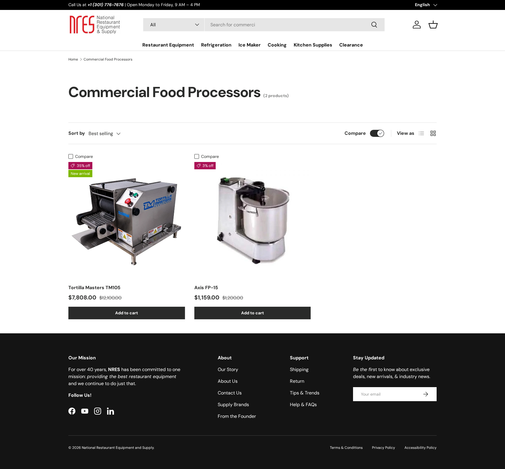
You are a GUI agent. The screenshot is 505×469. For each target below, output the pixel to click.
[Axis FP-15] (252, 220)
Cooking (277, 45)
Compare (355, 133)
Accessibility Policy (420, 447)
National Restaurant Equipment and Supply (118, 447)
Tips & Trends (304, 393)
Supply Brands (233, 404)
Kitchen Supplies (313, 45)
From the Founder (237, 416)
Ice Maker (249, 45)
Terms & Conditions (346, 447)
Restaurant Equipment (168, 45)
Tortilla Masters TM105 (94, 287)
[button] (433, 24)
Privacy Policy (383, 447)
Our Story (228, 369)
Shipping (299, 369)
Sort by (76, 133)
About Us (228, 381)
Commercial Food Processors (108, 59)
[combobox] (264, 24)
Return (297, 381)
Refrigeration (216, 45)
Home (73, 59)
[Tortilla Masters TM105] (126, 220)
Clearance (351, 45)
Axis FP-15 (206, 287)
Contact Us (230, 393)
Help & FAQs (303, 404)
